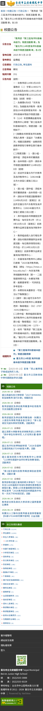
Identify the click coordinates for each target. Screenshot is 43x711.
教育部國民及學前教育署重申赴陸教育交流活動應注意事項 (21, 408)
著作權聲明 (6, 635)
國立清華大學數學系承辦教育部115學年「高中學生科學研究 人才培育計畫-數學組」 (21, 434)
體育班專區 (9, 587)
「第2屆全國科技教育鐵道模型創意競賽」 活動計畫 (21, 472)
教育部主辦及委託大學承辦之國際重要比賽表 (21, 503)
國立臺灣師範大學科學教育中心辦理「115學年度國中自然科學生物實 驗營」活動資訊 (21, 459)
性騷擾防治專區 (11, 619)
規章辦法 (8, 623)
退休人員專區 (10, 603)
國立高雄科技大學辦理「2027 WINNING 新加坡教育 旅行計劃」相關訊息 (21, 396)
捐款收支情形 (10, 584)
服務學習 (8, 591)
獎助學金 (8, 556)
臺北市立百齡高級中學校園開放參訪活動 (21, 376)
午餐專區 (8, 576)
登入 (3, 650)
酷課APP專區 (10, 572)
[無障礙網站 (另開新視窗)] (21, 702)
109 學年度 (11, 541)
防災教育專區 (11, 560)
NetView (26, 693)
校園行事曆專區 (11, 548)
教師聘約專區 (10, 607)
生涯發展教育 (11, 595)
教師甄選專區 (11, 611)
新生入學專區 (10, 537)
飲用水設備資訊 (12, 615)
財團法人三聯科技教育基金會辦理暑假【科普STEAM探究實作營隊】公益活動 (21, 515)
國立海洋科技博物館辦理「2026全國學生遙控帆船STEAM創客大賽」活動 (21, 447)
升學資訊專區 (11, 552)
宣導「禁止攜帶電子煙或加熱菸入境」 (21, 370)
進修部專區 (9, 599)
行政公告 (9, 529)
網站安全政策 (7, 640)
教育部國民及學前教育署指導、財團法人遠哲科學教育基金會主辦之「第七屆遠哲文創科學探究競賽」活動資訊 (21, 420)
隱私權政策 (6, 645)
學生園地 (9, 533)
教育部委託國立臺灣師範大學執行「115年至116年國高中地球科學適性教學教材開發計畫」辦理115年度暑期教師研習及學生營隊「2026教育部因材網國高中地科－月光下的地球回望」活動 (21, 488)
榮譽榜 (8, 544)
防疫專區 (9, 564)
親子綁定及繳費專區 (13, 580)
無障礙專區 (9, 568)
